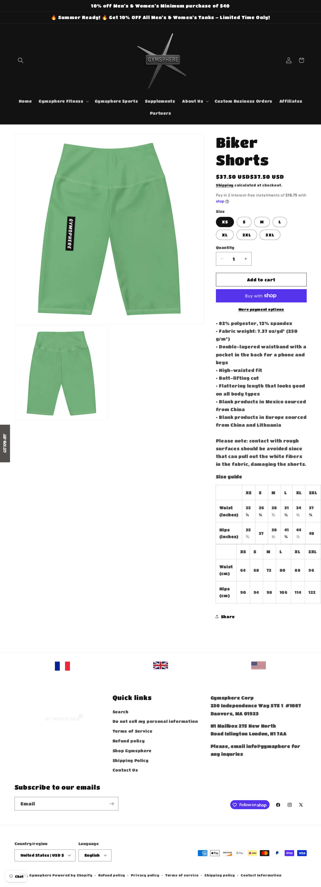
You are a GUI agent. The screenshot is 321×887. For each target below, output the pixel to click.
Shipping (224, 185)
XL (225, 234)
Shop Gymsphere (132, 750)
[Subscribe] (111, 804)
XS (225, 221)
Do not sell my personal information (155, 721)
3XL (270, 234)
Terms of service (182, 875)
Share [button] (227, 616)
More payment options (261, 309)
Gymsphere (40, 875)
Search (121, 711)
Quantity (225, 247)
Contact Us (125, 770)
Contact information (261, 875)
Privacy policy (145, 875)
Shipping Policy (131, 760)
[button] (21, 60)
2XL (247, 234)
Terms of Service (132, 731)
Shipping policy (219, 875)
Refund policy (129, 740)
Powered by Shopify (72, 875)
